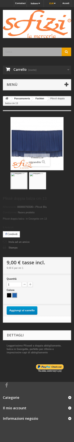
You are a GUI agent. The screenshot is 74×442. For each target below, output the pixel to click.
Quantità (12, 278)
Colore (11, 290)
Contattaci (20, 3)
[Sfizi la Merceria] (37, 24)
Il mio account (14, 408)
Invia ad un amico (19, 242)
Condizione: (10, 212)
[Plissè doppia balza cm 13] (19, 180)
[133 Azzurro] (15, 295)
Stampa (13, 247)
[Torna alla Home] (6, 98)
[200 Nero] (9, 295)
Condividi (12, 234)
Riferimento (10, 206)
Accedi (65, 3)
